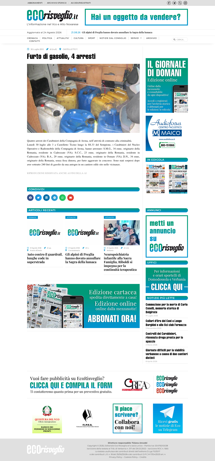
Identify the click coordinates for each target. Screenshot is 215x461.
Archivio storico (57, 3)
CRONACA (32, 38)
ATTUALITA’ (63, 38)
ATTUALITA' (71, 217)
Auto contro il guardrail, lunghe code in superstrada (45, 258)
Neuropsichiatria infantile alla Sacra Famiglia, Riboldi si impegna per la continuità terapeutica (120, 262)
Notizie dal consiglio (113, 38)
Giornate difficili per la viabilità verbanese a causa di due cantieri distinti (167, 354)
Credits (143, 457)
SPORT (91, 38)
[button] (30, 197)
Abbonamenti (35, 3)
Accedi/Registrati (81, 3)
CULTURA (79, 38)
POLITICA (47, 38)
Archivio (151, 38)
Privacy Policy (115, 457)
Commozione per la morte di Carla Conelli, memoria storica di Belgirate (167, 308)
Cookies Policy (131, 457)
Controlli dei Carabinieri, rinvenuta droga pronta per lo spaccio (164, 337)
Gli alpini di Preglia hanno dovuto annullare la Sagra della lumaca (83, 258)
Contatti (34, 41)
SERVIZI (135, 38)
